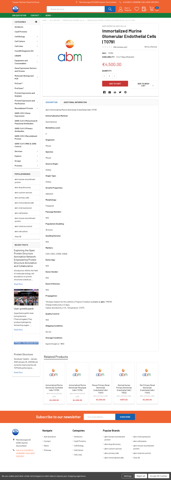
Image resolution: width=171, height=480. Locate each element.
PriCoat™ (19, 83)
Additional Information (75, 102)
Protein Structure (23, 354)
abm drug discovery (23, 187)
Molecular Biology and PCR (24, 77)
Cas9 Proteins (21, 31)
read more (18, 284)
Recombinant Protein (24, 108)
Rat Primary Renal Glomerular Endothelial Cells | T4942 (147, 389)
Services (18, 151)
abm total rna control (23, 226)
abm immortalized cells (24, 203)
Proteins (18, 165)
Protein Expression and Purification (25, 102)
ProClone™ (19, 88)
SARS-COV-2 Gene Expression (22, 114)
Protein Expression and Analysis (25, 94)
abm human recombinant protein (25, 180)
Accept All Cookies (158, 476)
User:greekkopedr (24, 308)
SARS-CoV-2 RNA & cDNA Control (25, 145)
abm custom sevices (23, 192)
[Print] (115, 92)
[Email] (109, 92)
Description (51, 102)
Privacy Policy (140, 471)
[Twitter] (120, 92)
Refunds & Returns (104, 471)
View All (18, 236)
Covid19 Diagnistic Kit (24, 51)
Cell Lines (19, 46)
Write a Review (150, 47)
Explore (18, 156)
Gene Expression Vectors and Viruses (26, 69)
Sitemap (47, 450)
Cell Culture (20, 41)
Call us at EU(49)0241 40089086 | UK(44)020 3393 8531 (25, 453)
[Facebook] (104, 92)
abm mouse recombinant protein (25, 219)
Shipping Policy (67, 471)
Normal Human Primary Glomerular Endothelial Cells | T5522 (124, 389)
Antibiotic (19, 27)
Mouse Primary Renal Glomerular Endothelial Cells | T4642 (100, 389)
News (48, 15)
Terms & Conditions (30, 471)
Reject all (141, 476)
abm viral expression (23, 208)
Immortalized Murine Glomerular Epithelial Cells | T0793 (54, 387)
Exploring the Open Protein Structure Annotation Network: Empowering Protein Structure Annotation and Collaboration (25, 258)
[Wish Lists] (138, 9)
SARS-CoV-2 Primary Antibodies (23, 129)
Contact (35, 15)
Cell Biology (20, 36)
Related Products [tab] (56, 356)
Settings (128, 476)
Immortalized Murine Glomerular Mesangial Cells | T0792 (77, 387)
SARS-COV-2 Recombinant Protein (26, 137)
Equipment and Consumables (21, 61)
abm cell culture (21, 231)
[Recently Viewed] (145, 9)
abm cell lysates (21, 213)
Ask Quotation (19, 15)
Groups (18, 161)
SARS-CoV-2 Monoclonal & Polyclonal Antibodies (26, 122)
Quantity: (107, 71)
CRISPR (18, 56)
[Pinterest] (125, 92)
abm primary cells (22, 197)
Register (128, 10)
